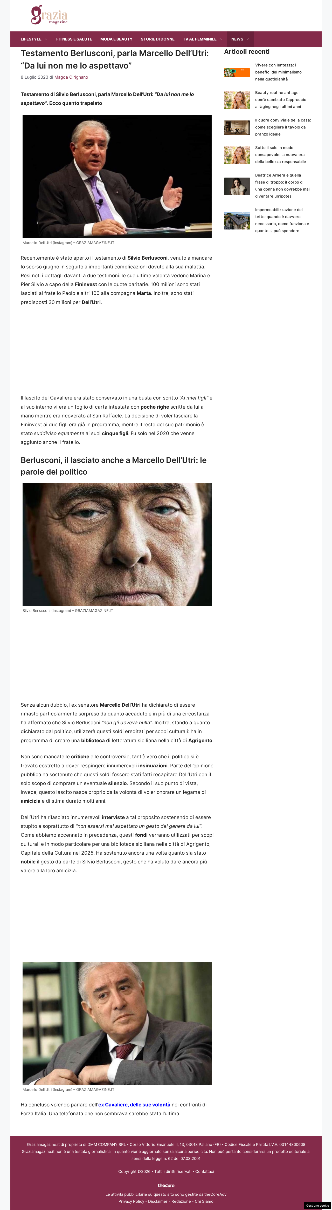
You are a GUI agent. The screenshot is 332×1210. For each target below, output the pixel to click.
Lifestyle (31, 39)
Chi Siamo (204, 1201)
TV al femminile (200, 39)
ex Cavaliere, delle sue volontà (134, 1105)
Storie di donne (158, 39)
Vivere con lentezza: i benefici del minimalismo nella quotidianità (278, 72)
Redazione (181, 1201)
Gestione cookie (317, 1205)
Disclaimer (158, 1201)
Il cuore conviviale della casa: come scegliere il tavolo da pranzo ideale (283, 127)
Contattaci (204, 1171)
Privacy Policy (131, 1201)
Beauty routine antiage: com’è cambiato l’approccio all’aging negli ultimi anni (280, 99)
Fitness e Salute (74, 39)
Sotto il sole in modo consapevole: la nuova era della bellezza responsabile (280, 154)
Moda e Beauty (116, 39)
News (237, 39)
